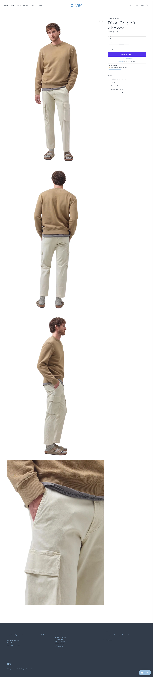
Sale (40, 5)
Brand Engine (29, 669)
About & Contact (60, 641)
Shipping (120, 61)
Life (18, 5)
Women (6, 5)
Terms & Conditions (60, 637)
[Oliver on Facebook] (8, 664)
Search (137, 5)
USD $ (130, 5)
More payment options (127, 58)
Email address (107, 637)
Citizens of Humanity (114, 18)
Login (142, 5)
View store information (115, 69)
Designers (25, 5)
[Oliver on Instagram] (10, 664)
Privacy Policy (59, 639)
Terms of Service (59, 644)
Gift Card (34, 5)
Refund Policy (59, 646)
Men (12, 5)
